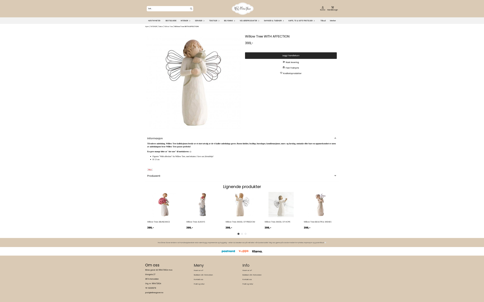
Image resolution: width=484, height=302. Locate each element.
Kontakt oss (198, 279)
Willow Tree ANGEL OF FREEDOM (240, 221)
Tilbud (323, 20)
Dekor (161, 26)
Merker (333, 20)
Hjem (147, 26)
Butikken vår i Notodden (203, 275)
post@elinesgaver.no (154, 292)
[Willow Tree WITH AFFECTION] (193, 81)
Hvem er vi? (198, 270)
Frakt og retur (199, 284)
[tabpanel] (163, 213)
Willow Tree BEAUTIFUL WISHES (317, 221)
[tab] (238, 234)
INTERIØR (154, 26)
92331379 (152, 288)
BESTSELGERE (171, 20)
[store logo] (242, 8)
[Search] (191, 8)
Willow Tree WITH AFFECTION (186, 26)
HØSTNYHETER (154, 20)
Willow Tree (168, 26)
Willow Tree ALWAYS (195, 221)
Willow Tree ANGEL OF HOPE (277, 221)
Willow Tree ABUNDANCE (158, 221)
